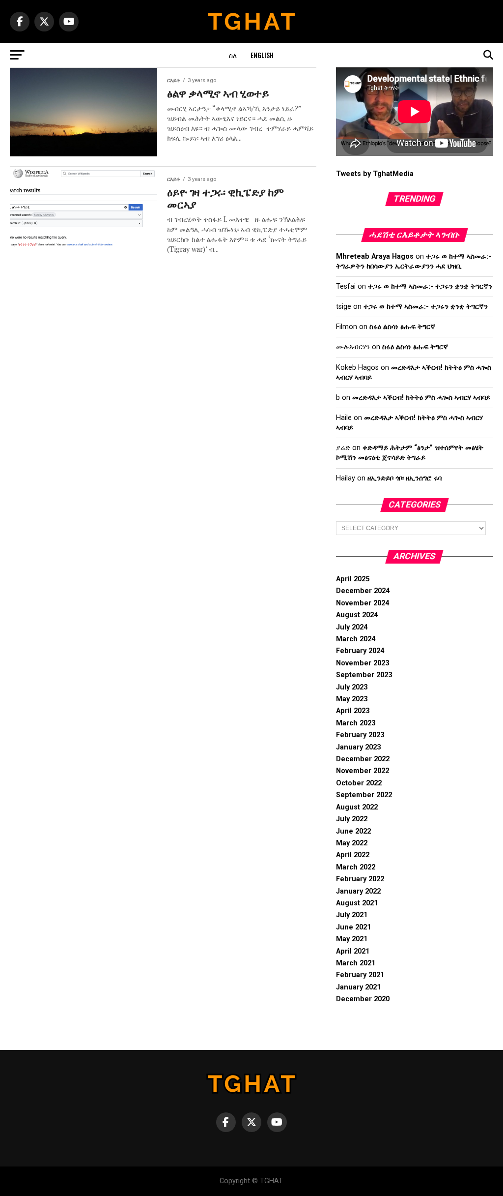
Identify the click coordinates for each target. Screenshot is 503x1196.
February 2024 (360, 651)
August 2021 (357, 903)
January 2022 (358, 891)
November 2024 (362, 603)
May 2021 (351, 939)
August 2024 (357, 615)
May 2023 (351, 699)
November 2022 (362, 771)
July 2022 (351, 819)
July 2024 (351, 627)
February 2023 (360, 735)
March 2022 (355, 867)
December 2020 (363, 999)
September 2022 (364, 795)
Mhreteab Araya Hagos (375, 256)
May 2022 (351, 843)
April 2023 (352, 711)
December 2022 (363, 759)
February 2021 (360, 975)
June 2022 (353, 831)
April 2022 (352, 855)
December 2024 (363, 591)
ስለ (233, 55)
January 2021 (358, 987)
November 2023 (362, 663)
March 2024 (355, 639)
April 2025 (352, 579)
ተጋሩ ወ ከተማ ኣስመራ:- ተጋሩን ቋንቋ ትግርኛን (430, 286)
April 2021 (352, 951)
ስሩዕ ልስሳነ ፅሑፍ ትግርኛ (402, 327)
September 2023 (364, 675)
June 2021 (353, 927)
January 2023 (358, 747)
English (262, 55)
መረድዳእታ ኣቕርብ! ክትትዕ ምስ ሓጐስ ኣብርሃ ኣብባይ (421, 397)
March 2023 (355, 723)
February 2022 (360, 879)
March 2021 (355, 963)
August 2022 (357, 807)
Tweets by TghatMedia (375, 174)
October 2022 (359, 783)
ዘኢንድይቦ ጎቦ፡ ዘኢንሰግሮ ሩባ (404, 478)
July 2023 (351, 687)
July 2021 (351, 915)
